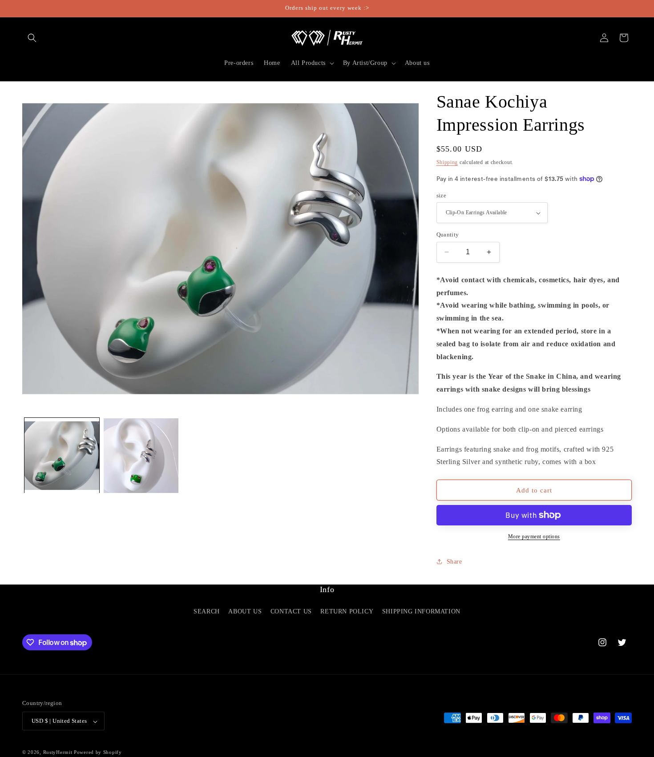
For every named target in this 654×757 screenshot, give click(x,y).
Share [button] (454, 561)
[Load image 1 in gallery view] (61, 455)
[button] (32, 38)
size (441, 195)
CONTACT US (291, 611)
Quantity (447, 234)
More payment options (534, 536)
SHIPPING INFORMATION (421, 611)
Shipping (447, 162)
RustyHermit (58, 752)
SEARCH (207, 611)
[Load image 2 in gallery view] (141, 455)
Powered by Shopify (98, 752)
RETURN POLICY (346, 611)
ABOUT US (245, 611)
